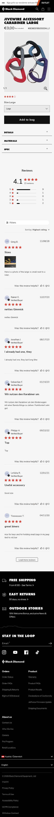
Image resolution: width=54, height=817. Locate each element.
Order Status (7, 677)
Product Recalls (35, 689)
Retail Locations (9, 747)
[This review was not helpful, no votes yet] (46, 285)
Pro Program (7, 741)
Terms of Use (8, 794)
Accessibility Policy (10, 800)
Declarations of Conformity (40, 696)
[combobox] (37, 229)
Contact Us (7, 722)
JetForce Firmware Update (40, 702)
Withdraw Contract (10, 813)
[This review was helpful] (41, 285)
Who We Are (7, 729)
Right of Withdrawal (10, 696)
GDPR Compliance (10, 807)
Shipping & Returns (10, 689)
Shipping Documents (37, 708)
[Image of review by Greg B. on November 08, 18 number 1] (10, 262)
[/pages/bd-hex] (3, 3)
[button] (37, 9)
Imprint (5, 782)
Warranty (32, 677)
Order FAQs (7, 683)
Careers (5, 735)
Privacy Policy (8, 788)
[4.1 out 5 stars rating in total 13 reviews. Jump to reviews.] (10, 97)
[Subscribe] (50, 643)
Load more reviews (27, 560)
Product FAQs (34, 683)
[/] (13, 9)
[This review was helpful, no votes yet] (41, 328)
